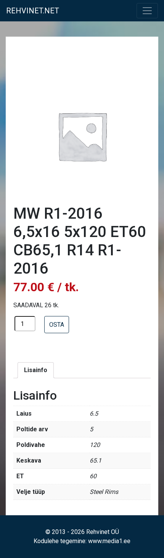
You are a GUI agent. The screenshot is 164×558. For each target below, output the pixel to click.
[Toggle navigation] (147, 10)
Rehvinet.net (32, 10)
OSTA (56, 324)
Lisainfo (35, 370)
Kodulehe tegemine (59, 541)
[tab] (36, 370)
